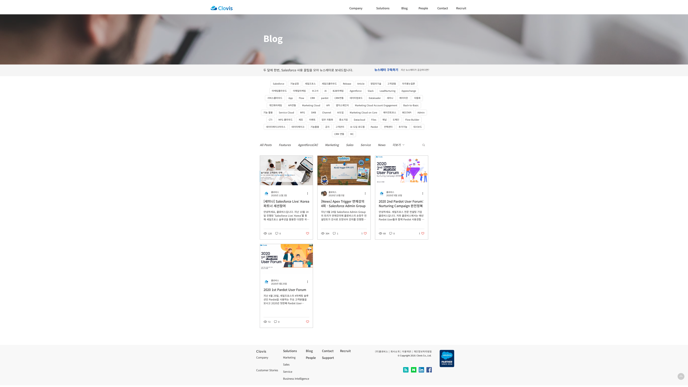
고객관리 (340, 126)
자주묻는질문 (408, 83)
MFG (302, 112)
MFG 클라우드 (285, 119)
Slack (371, 90)
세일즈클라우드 (329, 83)
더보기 (397, 145)
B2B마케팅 (338, 90)
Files (373, 119)
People (311, 357)
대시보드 (417, 126)
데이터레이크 (298, 126)
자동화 (417, 98)
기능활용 (314, 126)
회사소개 (395, 351)
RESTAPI (406, 112)
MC (352, 134)
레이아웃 (403, 98)
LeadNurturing (387, 90)
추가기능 (403, 126)
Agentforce (356, 90)
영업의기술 (376, 83)
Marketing (332, 145)
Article (360, 83)
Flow (301, 98)
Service (365, 145)
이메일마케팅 (299, 90)
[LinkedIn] (421, 369)
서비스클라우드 (274, 98)
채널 (384, 119)
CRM (312, 98)
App (290, 98)
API (328, 105)
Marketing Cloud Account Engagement (376, 105)
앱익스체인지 (342, 105)
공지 (327, 126)
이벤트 (312, 119)
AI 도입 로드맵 (357, 126)
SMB (313, 112)
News (381, 145)
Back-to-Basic (411, 105)
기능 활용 (268, 112)
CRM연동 (339, 98)
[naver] (413, 369)
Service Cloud (286, 112)
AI (325, 90)
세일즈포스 (310, 83)
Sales (349, 145)
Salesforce (278, 83)
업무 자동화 (327, 119)
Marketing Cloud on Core (363, 112)
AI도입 (340, 112)
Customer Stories (267, 370)
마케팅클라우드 (279, 90)
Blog (309, 350)
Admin (421, 112)
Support (328, 357)
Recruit (345, 350)
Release (347, 83)
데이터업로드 (356, 98)
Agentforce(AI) (308, 145)
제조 (301, 119)
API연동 (292, 105)
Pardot (374, 126)
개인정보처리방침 (423, 351)
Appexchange (409, 90)
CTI (270, 119)
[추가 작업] (309, 193)
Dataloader (375, 98)
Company (262, 357)
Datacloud (359, 119)
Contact (328, 350)
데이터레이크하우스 (275, 126)
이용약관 (406, 351)
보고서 (315, 90)
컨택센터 (388, 126)
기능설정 (294, 83)
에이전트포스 (389, 112)
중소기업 (343, 119)
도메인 (396, 119)
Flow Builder (412, 119)
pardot (324, 98)
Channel (326, 112)
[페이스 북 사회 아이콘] (429, 369)
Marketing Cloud (311, 105)
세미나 (390, 98)
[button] (444, 8)
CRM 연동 (339, 134)
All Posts (266, 145)
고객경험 (391, 83)
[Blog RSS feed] (405, 370)
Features (285, 145)
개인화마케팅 (275, 105)
